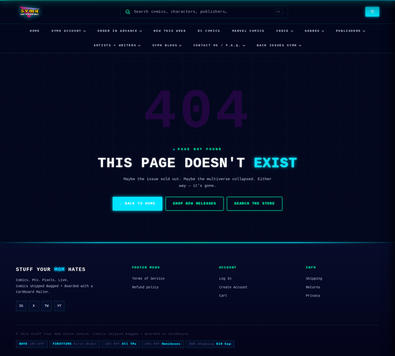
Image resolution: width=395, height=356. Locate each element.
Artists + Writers (115, 45)
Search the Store (254, 204)
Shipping (314, 279)
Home (35, 31)
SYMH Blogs (165, 45)
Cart (223, 296)
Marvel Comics (248, 31)
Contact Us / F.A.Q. (217, 45)
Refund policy (145, 287)
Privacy (313, 296)
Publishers (348, 31)
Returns (313, 287)
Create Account (233, 287)
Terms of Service (148, 279)
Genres (312, 31)
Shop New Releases (194, 204)
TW (47, 306)
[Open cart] (372, 11)
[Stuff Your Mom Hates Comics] (29, 11)
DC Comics (209, 31)
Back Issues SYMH (277, 45)
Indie (282, 31)
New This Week (170, 31)
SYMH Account (66, 31)
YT (59, 306)
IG (21, 306)
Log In (225, 279)
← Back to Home (137, 204)
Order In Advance (117, 31)
